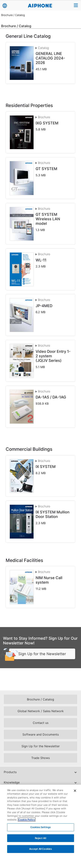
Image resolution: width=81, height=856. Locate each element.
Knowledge (12, 782)
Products (10, 772)
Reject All (40, 838)
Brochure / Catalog (13, 15)
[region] (40, 820)
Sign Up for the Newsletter (42, 654)
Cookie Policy (26, 819)
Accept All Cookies (40, 848)
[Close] (75, 791)
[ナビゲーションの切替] (76, 5)
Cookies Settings (40, 827)
